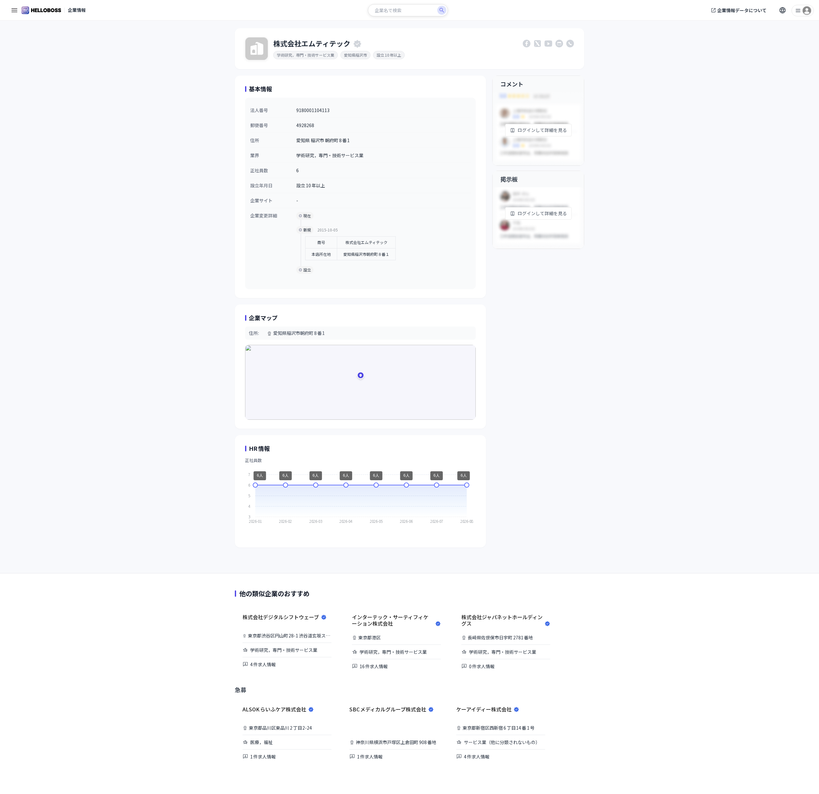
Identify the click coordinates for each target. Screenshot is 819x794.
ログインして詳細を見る (542, 130)
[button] (360, 376)
